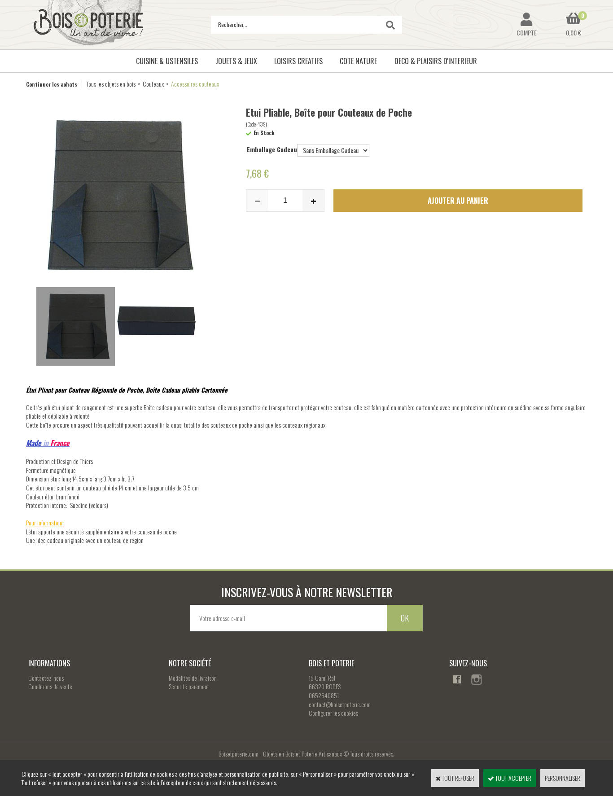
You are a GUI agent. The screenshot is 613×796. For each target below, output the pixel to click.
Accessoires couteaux (195, 83)
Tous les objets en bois (111, 83)
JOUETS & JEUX (236, 61)
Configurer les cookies (333, 712)
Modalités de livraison (193, 677)
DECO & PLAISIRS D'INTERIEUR (435, 61)
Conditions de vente (50, 686)
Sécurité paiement (189, 686)
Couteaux (153, 83)
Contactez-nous (46, 677)
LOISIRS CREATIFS (298, 61)
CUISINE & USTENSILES (167, 61)
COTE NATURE (358, 61)
